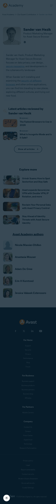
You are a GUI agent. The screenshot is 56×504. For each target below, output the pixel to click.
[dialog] (28, 252)
